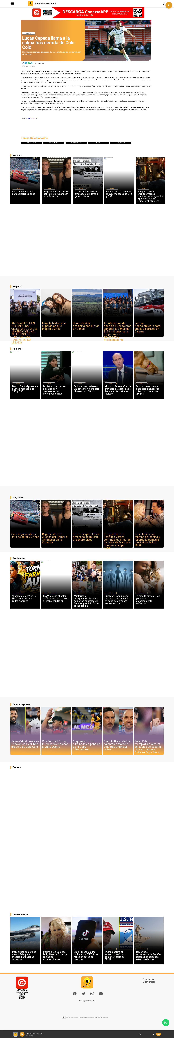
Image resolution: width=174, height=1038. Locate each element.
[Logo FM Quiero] (30, 3)
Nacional (112, 188)
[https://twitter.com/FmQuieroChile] (83, 995)
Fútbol (98, 142)
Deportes (28, 33)
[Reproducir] (168, 5)
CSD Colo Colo (31, 142)
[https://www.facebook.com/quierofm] (74, 993)
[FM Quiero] (12, 3)
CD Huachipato (53, 142)
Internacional (18, 948)
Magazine (18, 188)
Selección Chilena (76, 142)
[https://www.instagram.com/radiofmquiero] (92, 995)
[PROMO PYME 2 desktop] (87, 12)
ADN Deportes (31, 118)
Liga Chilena (121, 142)
